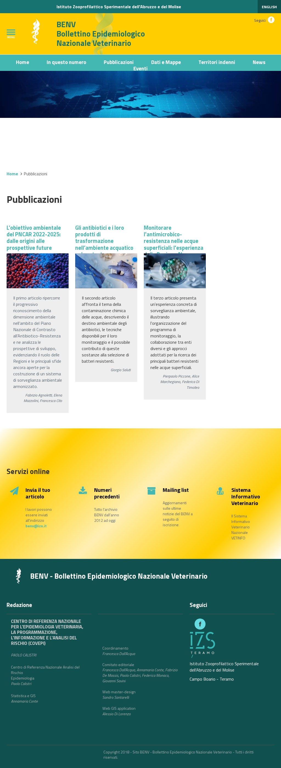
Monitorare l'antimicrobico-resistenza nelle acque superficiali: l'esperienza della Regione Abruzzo (173, 241)
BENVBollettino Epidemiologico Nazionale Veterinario (101, 33)
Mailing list (176, 490)
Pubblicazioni (119, 62)
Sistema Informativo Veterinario (245, 496)
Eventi (140, 68)
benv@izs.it (36, 526)
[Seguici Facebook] (271, 19)
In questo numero (66, 62)
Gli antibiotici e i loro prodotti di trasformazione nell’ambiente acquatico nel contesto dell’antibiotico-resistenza (104, 247)
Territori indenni (216, 62)
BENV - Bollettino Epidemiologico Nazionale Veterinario (118, 575)
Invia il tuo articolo (38, 493)
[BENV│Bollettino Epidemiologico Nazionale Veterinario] (14, 575)
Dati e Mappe (166, 62)
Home (22, 62)
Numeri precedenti (107, 493)
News (259, 62)
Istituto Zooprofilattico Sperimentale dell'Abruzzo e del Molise (119, 6)
